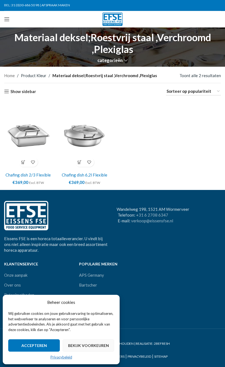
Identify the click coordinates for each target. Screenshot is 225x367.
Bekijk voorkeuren (88, 345)
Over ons (12, 284)
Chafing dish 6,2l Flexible (84, 174)
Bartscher (88, 284)
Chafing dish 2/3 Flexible (28, 174)
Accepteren (34, 345)
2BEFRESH (162, 343)
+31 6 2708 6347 (152, 214)
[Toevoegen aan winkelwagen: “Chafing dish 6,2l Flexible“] (80, 162)
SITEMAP (161, 356)
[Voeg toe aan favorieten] (33, 162)
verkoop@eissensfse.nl (152, 220)
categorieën (110, 60)
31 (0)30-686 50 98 (25, 5)
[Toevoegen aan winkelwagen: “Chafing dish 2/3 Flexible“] (23, 162)
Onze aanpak (15, 275)
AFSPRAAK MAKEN (55, 5)
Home (9, 75)
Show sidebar (23, 91)
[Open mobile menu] (6, 19)
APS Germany (91, 275)
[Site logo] (112, 18)
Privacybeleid (61, 357)
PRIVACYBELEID (139, 356)
